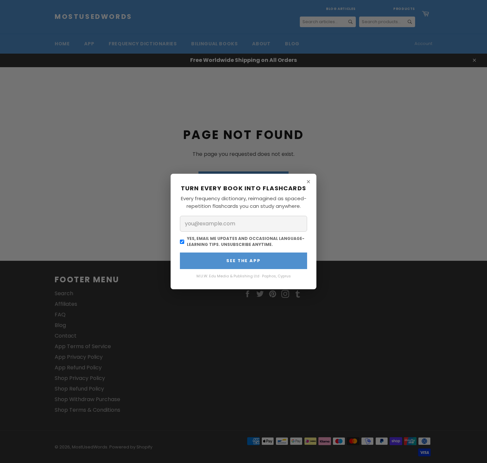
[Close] (308, 181)
